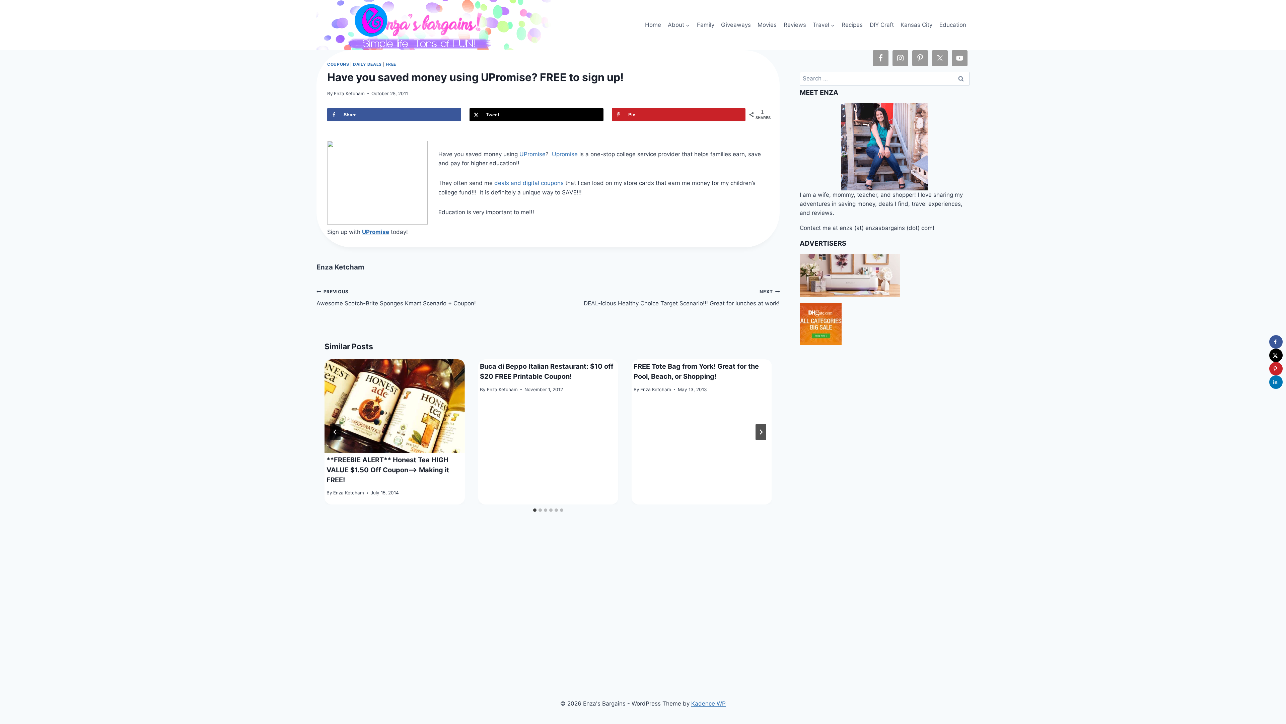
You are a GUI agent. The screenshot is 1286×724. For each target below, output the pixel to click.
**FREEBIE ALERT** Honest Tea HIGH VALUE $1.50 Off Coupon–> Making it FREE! (388, 470)
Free (391, 64)
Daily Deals (367, 64)
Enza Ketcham (349, 93)
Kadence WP (708, 703)
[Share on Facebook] (1276, 342)
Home (653, 24)
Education (952, 24)
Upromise (565, 154)
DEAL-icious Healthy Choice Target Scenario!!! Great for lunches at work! (682, 298)
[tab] (535, 510)
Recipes (852, 24)
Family (705, 24)
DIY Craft (882, 24)
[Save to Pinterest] (1276, 368)
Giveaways (736, 24)
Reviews (795, 24)
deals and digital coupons (529, 183)
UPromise (532, 154)
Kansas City (916, 24)
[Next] (761, 432)
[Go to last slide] (335, 432)
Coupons (338, 64)
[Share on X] (1276, 355)
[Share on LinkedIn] (1276, 382)
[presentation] (395, 406)
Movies (767, 24)
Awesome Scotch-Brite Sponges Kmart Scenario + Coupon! (396, 298)
